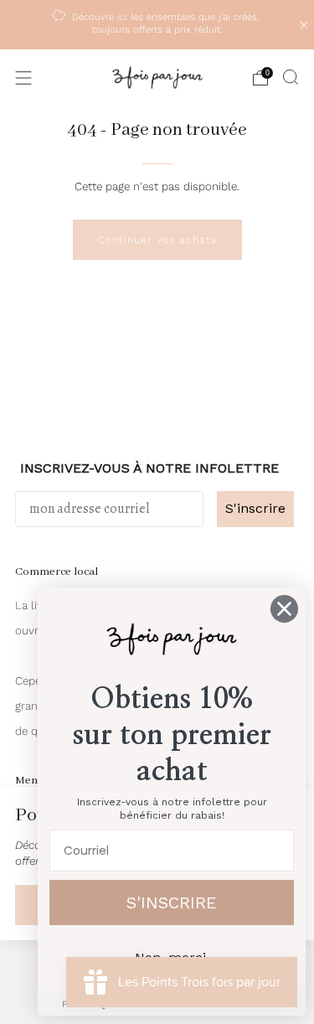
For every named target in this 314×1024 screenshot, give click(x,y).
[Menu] (23, 78)
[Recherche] (290, 77)
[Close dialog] (284, 608)
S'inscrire (255, 508)
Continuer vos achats (157, 240)
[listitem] (157, 24)
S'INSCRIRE (171, 902)
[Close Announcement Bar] (304, 25)
